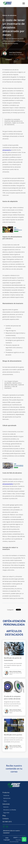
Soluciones (6, 804)
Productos (5, 792)
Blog (4, 815)
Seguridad (6, 812)
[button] (24, 3)
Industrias (6, 795)
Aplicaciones (6, 798)
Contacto (5, 818)
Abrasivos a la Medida (9, 810)
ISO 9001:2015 (7, 822)
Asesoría (5, 807)
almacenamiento (7, 484)
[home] (7, 3)
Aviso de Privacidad (14, 841)
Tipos (5, 801)
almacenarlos (6, 150)
